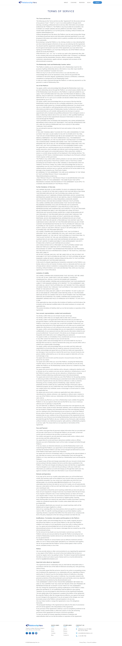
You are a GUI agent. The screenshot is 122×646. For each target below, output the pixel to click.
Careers (65, 633)
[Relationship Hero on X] (33, 633)
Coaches (73, 2)
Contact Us (66, 635)
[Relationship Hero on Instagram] (30, 633)
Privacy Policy (82, 642)
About (66, 2)
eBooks (65, 629)
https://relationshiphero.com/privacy (46, 176)
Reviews (82, 2)
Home (52, 629)
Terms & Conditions (91, 642)
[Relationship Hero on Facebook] (27, 633)
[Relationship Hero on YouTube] (36, 633)
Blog (88, 2)
